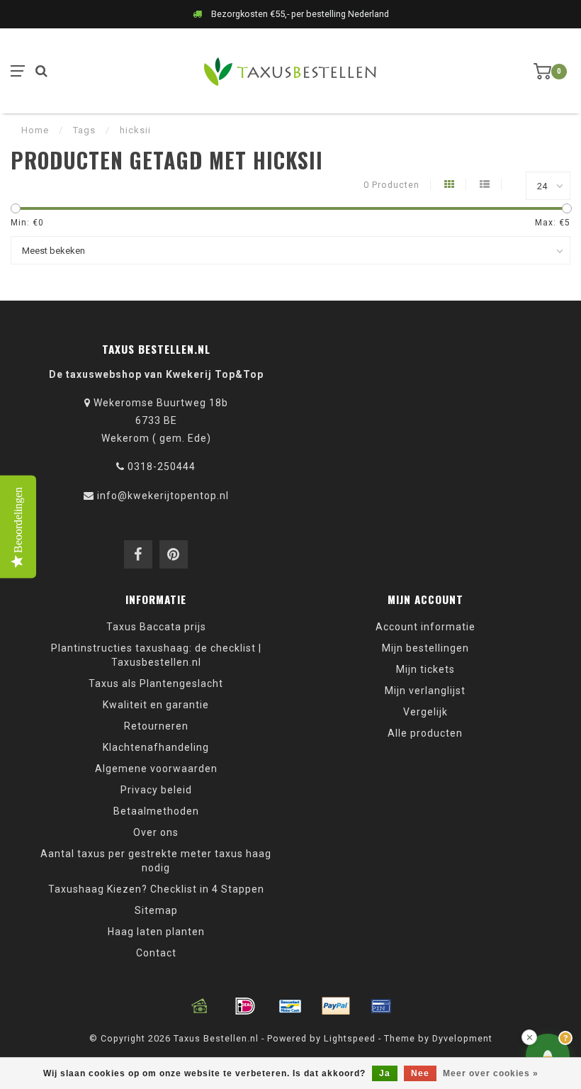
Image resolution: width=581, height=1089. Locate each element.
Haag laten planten (156, 931)
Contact (156, 953)
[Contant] (200, 1006)
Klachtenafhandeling (156, 747)
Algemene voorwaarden (156, 768)
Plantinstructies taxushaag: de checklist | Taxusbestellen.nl (156, 655)
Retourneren (156, 726)
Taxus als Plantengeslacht (156, 683)
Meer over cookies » (490, 1073)
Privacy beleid (156, 789)
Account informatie (425, 626)
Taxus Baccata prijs (156, 626)
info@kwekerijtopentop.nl (163, 495)
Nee (420, 1073)
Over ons (156, 832)
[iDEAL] (245, 1006)
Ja (384, 1073)
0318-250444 (162, 466)
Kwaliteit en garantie (156, 704)
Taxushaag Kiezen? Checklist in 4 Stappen (156, 889)
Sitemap (156, 910)
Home (35, 130)
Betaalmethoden (156, 811)
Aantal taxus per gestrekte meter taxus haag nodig (155, 860)
